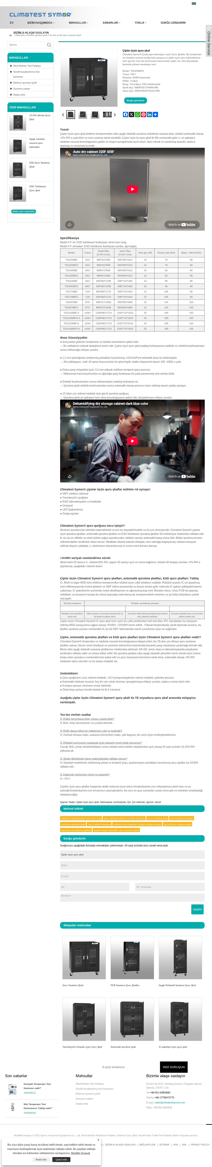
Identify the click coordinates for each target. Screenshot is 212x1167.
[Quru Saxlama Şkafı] (84, 957)
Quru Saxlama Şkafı (72, 985)
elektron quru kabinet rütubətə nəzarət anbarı (137, 824)
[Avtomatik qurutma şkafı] (132, 1018)
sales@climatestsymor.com (170, 1102)
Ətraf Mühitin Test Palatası (90, 1083)
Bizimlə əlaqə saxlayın (31, 32)
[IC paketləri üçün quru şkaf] (180, 1018)
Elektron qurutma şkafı (88, 1093)
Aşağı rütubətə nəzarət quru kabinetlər (37, 143)
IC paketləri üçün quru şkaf (173, 1047)
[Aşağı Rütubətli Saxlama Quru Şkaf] (180, 957)
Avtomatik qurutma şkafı (123, 1047)
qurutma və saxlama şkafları (76, 830)
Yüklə (139, 22)
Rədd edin (41, 1159)
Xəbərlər (110, 22)
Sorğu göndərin (173, 22)
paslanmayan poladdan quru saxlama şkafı (116, 830)
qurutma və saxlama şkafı (177, 824)
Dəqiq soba (82, 1103)
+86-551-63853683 (160, 1092)
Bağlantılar (147, 1144)
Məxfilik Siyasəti (80, 1153)
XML (184, 1144)
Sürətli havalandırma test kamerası (26, 74)
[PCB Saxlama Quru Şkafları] (132, 957)
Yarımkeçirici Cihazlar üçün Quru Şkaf (82, 1047)
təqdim (197, 909)
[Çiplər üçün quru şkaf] (70, 114)
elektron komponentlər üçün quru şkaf (81, 818)
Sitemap (164, 1144)
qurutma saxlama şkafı (73, 824)
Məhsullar (77, 22)
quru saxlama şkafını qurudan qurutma (124, 818)
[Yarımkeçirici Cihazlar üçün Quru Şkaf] (84, 1018)
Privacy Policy (200, 1144)
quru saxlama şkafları (182, 818)
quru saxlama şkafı (158, 818)
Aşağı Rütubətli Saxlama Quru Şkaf (177, 985)
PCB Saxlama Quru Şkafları (125, 985)
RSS (175, 1144)
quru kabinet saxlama (99, 824)
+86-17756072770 (164, 1097)
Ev (12, 22)
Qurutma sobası (84, 1098)
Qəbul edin (61, 1159)
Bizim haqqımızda (39, 22)
